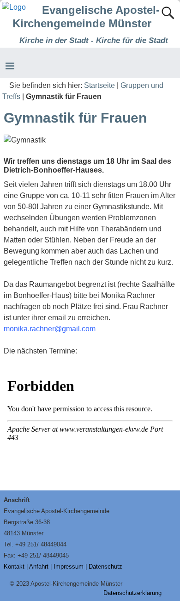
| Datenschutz (103, 566)
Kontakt (14, 566)
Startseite (99, 85)
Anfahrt (38, 566)
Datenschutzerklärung (132, 592)
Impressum (69, 566)
